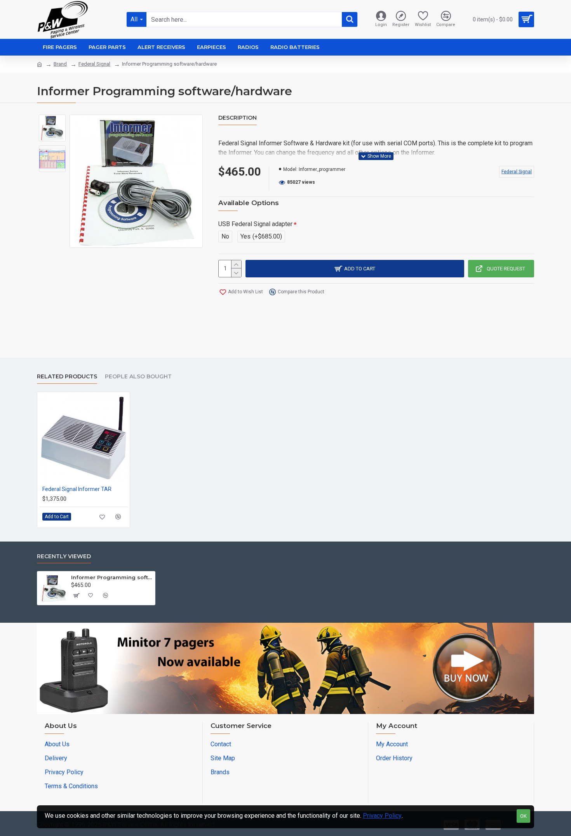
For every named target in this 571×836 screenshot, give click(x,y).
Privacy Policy (382, 815)
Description (237, 118)
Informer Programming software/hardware (111, 577)
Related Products (67, 376)
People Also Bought (138, 376)
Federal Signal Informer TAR (76, 489)
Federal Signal (94, 64)
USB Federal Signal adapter (255, 224)
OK (523, 816)
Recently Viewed (64, 556)
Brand (60, 64)
